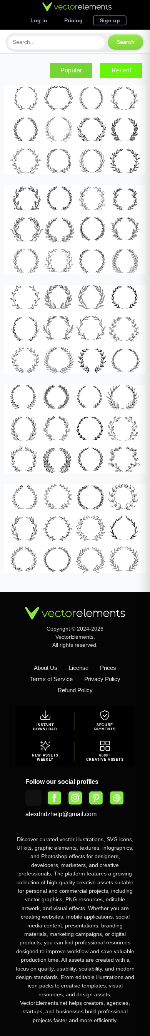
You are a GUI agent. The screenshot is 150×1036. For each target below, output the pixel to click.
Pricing (73, 20)
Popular (71, 70)
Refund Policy (75, 690)
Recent (121, 70)
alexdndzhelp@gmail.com (61, 814)
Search (126, 42)
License (78, 667)
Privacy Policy (102, 679)
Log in (38, 20)
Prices (108, 667)
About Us (45, 667)
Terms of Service (51, 679)
